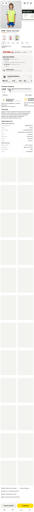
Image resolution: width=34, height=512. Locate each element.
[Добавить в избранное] (28, 3)
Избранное (13, 510)
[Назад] (3, 3)
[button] (4, 38)
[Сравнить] (25, 3)
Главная (4, 510)
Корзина (21, 510)
